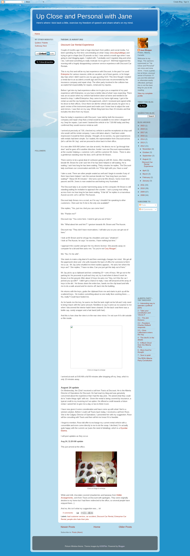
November (147, 149)
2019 (142, 129)
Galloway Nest (41, 46)
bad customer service (76, 516)
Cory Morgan (110, 249)
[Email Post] (77, 513)
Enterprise (65, 74)
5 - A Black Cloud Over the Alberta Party (144, 345)
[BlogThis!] (84, 513)
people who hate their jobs (78, 519)
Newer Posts (68, 527)
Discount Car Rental (105, 516)
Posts (143, 205)
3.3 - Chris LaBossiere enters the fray (145, 332)
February (147, 177)
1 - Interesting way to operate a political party (146, 305)
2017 (142, 132)
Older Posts (125, 527)
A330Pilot (103, 546)
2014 (142, 139)
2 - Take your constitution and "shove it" (144, 313)
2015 (142, 136)
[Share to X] (87, 513)
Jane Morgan (146, 50)
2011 (142, 185)
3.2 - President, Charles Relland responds (144, 325)
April (145, 171)
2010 (142, 188)
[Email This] (82, 513)
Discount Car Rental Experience (77, 44)
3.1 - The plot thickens (143, 319)
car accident (91, 516)
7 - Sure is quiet (144, 355)
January (146, 181)
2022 (142, 126)
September (147, 156)
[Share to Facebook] (89, 513)
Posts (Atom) (77, 532)
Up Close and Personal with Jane (84, 16)
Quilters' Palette (41, 43)
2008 (142, 195)
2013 (142, 143)
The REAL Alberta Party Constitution (145, 359)
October (146, 152)
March (145, 174)
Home (37, 34)
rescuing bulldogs (118, 53)
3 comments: (68, 513)
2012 (142, 146)
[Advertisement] (45, 107)
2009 (142, 192)
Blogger (121, 546)
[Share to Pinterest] (92, 513)
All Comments (147, 209)
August (146, 159)
